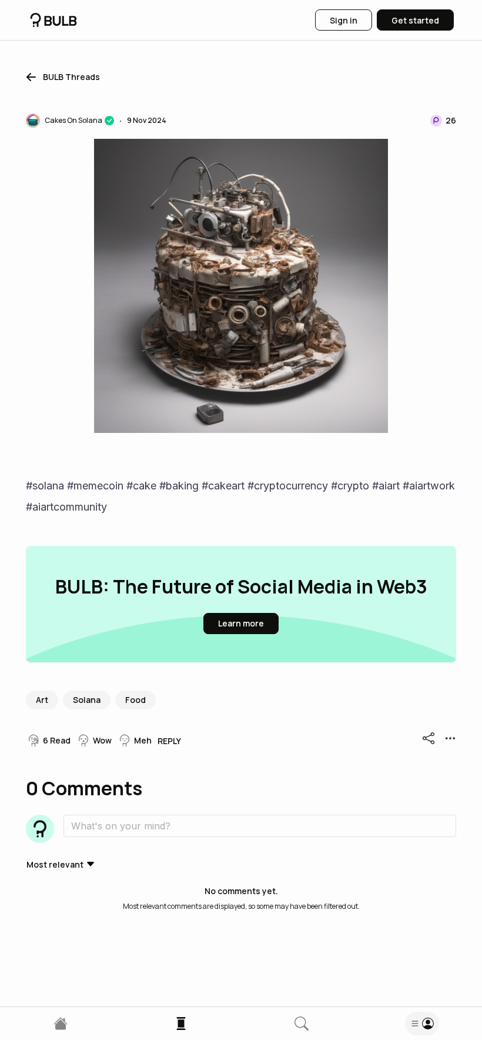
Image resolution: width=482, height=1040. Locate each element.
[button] (61, 77)
